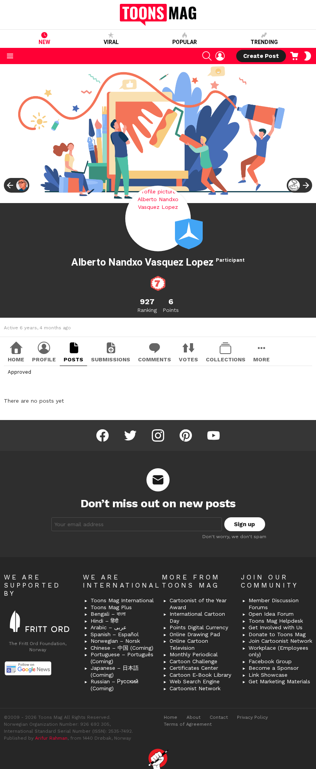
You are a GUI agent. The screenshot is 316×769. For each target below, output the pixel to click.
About (193, 717)
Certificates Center (194, 668)
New (44, 42)
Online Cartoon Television (189, 644)
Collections (225, 359)
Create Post (261, 56)
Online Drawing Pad (195, 634)
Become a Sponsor (274, 668)
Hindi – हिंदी (104, 621)
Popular (184, 42)
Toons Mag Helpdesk (276, 621)
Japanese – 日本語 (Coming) (115, 671)
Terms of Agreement (188, 724)
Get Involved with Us (276, 627)
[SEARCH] (207, 56)
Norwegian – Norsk (115, 641)
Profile (44, 359)
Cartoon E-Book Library (200, 675)
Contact (219, 717)
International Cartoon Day (197, 617)
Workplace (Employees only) (278, 651)
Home (16, 359)
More (261, 359)
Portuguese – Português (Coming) (122, 657)
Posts (73, 359)
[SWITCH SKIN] (307, 56)
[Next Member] (299, 185)
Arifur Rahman (51, 738)
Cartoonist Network (195, 688)
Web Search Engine (195, 681)
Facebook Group (270, 661)
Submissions (110, 359)
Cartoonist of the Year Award (198, 603)
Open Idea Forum (271, 614)
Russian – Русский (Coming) (114, 684)
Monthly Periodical (194, 654)
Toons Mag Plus (111, 607)
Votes (188, 359)
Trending (264, 42)
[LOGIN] (220, 56)
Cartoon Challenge (193, 661)
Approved (19, 372)
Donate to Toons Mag (277, 634)
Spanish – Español (115, 634)
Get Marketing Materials (279, 681)
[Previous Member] (16, 185)
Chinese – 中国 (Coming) (122, 648)
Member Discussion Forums (274, 603)
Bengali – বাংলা (108, 614)
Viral (111, 42)
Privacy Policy (252, 717)
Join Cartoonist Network (280, 641)
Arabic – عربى (108, 627)
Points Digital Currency (199, 627)
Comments (154, 359)
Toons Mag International (122, 600)
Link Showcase (268, 675)
